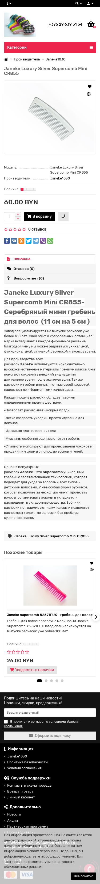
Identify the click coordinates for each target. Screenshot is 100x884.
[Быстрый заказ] (63, 216)
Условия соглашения (24, 768)
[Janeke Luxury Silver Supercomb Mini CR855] (50, 117)
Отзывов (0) (24, 269)
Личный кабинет (21, 797)
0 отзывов (37, 229)
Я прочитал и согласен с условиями (41, 724)
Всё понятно (83, 876)
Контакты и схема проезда (29, 785)
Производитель (27, 59)
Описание (22, 259)
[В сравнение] (89, 94)
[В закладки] (89, 86)
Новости (14, 814)
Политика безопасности (27, 762)
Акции (12, 820)
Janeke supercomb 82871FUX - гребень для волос (50, 615)
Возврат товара (20, 791)
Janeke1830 (55, 59)
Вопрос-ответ (29, 278)
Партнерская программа (27, 826)
